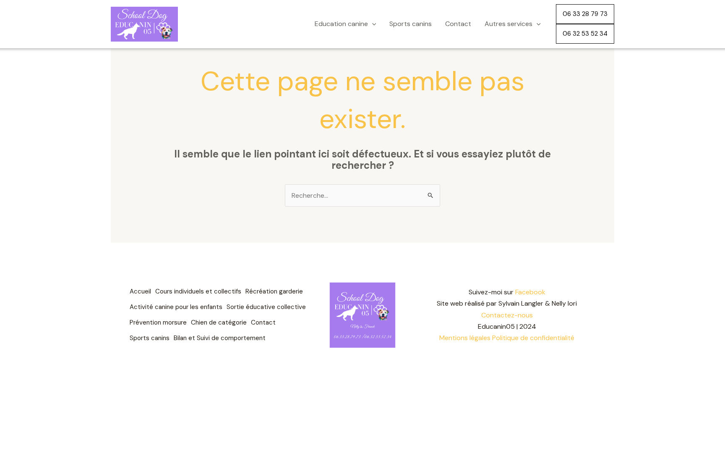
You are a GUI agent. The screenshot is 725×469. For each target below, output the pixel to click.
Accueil (140, 291)
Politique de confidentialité (533, 337)
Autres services (508, 23)
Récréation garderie (274, 291)
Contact (458, 23)
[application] (372, 24)
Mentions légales (464, 337)
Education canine (341, 23)
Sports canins (410, 23)
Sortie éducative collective (266, 307)
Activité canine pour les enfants (176, 307)
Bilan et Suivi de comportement (220, 338)
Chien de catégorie (219, 322)
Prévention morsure (158, 322)
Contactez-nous (507, 315)
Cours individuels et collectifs (198, 291)
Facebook (530, 292)
